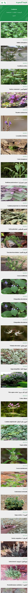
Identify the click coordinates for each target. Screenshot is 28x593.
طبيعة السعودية (21, 2)
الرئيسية (20, 12)
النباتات (14, 12)
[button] (4, 2)
